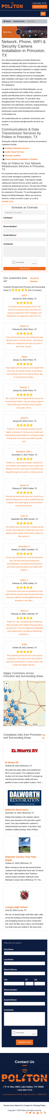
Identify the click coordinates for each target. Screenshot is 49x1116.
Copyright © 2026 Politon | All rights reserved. (24, 1110)
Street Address (10, 970)
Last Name (9, 959)
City (5, 980)
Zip (35, 980)
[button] (9, 715)
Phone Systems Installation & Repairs (21, 159)
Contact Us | (29, 1105)
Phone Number (10, 226)
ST (26, 980)
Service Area (18, 21)
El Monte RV (12, 762)
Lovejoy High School (16, 907)
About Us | (19, 1105)
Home (8, 21)
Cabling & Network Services (17, 148)
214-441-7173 (39, 3)
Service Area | (9, 1105)
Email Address (10, 235)
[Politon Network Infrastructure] (12, 5)
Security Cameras (13, 156)
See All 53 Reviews (34, 279)
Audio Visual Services (14, 152)
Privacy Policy (39, 1105)
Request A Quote (40, 6)
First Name (9, 949)
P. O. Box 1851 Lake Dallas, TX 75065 (24, 1087)
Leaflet (9, 725)
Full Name (8, 218)
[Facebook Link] (26, 1112)
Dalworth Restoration (16, 809)
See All (43, 736)
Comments (8, 244)
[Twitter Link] (30, 1112)
